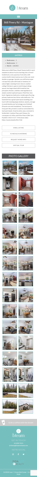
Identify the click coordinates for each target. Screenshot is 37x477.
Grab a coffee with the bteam (20, 422)
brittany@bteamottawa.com (18, 445)
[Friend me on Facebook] (18, 454)
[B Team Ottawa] (18, 9)
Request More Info (18, 139)
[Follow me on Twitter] (23, 454)
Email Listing (18, 128)
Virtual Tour (18, 145)
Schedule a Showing (18, 133)
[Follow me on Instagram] (13, 454)
